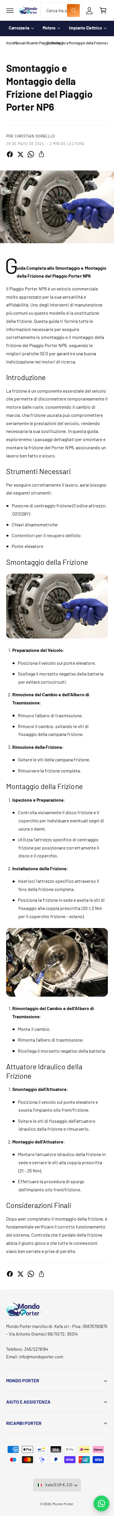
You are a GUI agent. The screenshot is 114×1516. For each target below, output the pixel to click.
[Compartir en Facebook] (9, 154)
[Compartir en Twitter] (20, 154)
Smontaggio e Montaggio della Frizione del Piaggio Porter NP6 (77, 43)
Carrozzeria (19, 27)
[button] (10, 10)
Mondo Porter (62, 1504)
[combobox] (60, 10)
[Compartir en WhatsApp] (30, 154)
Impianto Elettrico (85, 27)
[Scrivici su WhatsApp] (101, 1503)
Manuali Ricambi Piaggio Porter (37, 43)
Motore (49, 27)
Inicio (10, 43)
